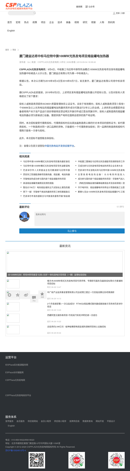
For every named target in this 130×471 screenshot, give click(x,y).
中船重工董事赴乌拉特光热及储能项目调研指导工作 (101, 161)
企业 (51, 22)
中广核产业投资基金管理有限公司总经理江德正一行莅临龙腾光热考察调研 (80, 292)
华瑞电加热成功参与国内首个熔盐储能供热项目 (44, 178)
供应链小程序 (60, 421)
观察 (93, 22)
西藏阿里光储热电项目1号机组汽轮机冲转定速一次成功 (72, 315)
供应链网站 (33, 421)
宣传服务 (9, 421)
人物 (102, 22)
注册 (123, 13)
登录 (118, 13)
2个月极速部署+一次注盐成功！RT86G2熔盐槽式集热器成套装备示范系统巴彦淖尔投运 (85, 305)
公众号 (91, 6)
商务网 (79, 6)
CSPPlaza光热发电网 (15, 380)
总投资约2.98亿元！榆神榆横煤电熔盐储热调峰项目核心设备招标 (76, 326)
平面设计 (111, 421)
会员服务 (21, 421)
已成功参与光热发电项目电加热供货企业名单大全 (100, 165)
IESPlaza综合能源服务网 (16, 364)
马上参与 (72, 230)
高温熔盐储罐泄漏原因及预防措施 (38, 183)
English (11, 30)
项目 (43, 22)
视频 (76, 22)
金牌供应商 (74, 421)
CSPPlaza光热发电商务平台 (18, 395)
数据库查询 (88, 421)
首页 (9, 22)
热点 (26, 22)
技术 (60, 22)
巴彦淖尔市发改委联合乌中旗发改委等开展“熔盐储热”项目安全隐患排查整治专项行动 (46, 198)
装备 (68, 22)
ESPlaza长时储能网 (14, 372)
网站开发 (100, 421)
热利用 (111, 22)
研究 (85, 22)
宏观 (18, 22)
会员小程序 (46, 421)
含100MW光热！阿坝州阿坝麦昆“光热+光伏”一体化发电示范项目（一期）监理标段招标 (47, 274)
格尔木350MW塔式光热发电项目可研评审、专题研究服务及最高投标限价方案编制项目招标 (85, 282)
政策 (34, 22)
